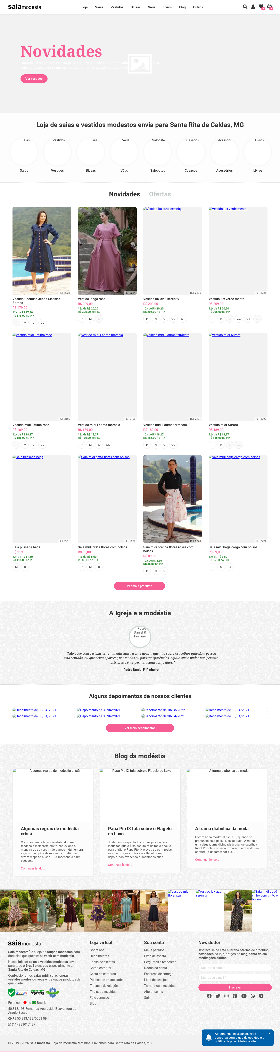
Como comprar (100, 968)
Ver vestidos (34, 78)
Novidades (124, 194)
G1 (183, 318)
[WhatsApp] (252, 996)
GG (43, 322)
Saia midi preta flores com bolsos (102, 547)
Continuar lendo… (33, 868)
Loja (84, 7)
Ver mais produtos (139, 586)
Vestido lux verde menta (226, 299)
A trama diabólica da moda (222, 828)
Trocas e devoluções (104, 986)
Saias (99, 7)
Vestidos (117, 7)
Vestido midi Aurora (223, 425)
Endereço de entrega (158, 974)
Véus (151, 7)
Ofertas (160, 194)
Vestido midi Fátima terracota (165, 425)
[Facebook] (209, 996)
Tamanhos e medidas (159, 986)
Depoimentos (99, 956)
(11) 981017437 (23, 1024)
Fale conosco (99, 998)
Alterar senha (153, 992)
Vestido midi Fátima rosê (31, 425)
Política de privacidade (106, 980)
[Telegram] (261, 996)
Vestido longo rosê (91, 299)
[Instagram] (226, 996)
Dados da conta (155, 968)
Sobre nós (97, 950)
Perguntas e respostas (160, 962)
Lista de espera (155, 956)
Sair (147, 998)
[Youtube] (244, 996)
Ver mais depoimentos (140, 728)
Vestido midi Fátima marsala (99, 425)
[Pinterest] (235, 996)
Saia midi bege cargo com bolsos (233, 547)
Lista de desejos (155, 980)
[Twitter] (218, 996)
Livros (167, 7)
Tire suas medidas (103, 992)
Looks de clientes (102, 962)
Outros (198, 7)
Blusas (136, 7)
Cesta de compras (103, 974)
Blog (182, 7)
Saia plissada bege (26, 547)
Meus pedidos (154, 950)
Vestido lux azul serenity (161, 299)
